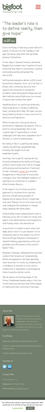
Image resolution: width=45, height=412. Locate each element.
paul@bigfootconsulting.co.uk (17, 388)
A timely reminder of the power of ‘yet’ (17, 353)
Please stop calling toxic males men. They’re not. (19, 341)
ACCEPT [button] (30, 408)
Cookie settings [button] (17, 408)
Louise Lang (23, 171)
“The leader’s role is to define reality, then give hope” (22, 28)
